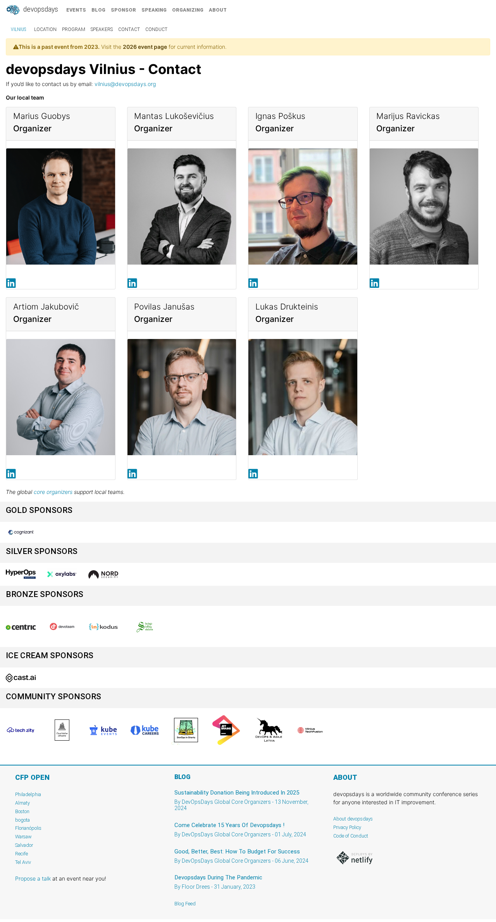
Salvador (24, 845)
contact (129, 29)
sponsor (123, 10)
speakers (102, 29)
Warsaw (23, 836)
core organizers (53, 492)
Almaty (22, 803)
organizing (187, 10)
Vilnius (18, 29)
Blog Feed (185, 904)
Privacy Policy (347, 827)
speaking (154, 10)
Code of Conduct (350, 836)
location (45, 29)
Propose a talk (33, 878)
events (76, 10)
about (218, 10)
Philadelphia (28, 794)
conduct (156, 29)
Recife (21, 854)
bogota (22, 820)
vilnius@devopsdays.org (125, 84)
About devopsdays (353, 819)
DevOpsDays (40, 9)
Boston (22, 811)
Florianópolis (28, 828)
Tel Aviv (23, 862)
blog (98, 10)
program (73, 29)
